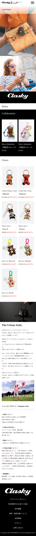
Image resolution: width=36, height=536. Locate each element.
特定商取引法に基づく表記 (18, 504)
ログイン (20, 2)
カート (14, 2)
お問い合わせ (18, 528)
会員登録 (14, 3)
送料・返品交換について (18, 513)
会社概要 (18, 509)
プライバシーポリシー (18, 499)
